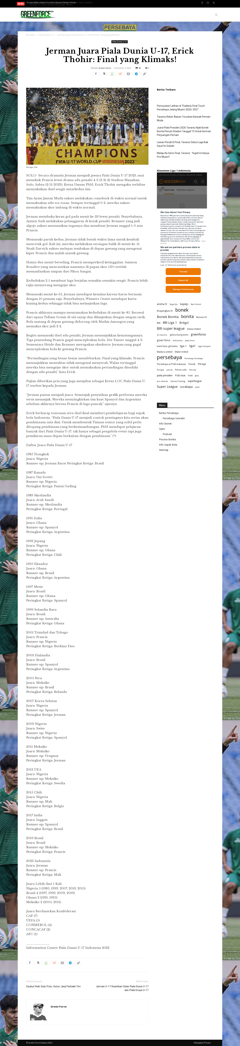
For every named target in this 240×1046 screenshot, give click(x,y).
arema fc (162, 304)
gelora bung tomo (179, 334)
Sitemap (163, 450)
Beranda (30, 34)
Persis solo (181, 369)
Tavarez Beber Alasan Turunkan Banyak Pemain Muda (183, 118)
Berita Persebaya (169, 413)
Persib (192, 364)
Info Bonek (165, 423)
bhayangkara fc (165, 310)
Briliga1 (184, 323)
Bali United (196, 304)
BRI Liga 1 (170, 322)
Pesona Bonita (167, 439)
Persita (192, 369)
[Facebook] (202, 4)
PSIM (190, 375)
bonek (182, 310)
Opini (162, 428)
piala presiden (165, 375)
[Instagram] (207, 4)
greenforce (198, 334)
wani (197, 387)
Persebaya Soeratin (174, 418)
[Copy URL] (144, 75)
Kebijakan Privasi (202, 1042)
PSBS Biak (180, 375)
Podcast (167, 434)
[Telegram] (136, 75)
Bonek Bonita (168, 317)
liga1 (192, 346)
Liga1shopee (204, 346)
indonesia (178, 340)
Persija (202, 364)
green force (163, 340)
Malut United (181, 351)
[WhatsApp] (111, 75)
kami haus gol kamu (167, 346)
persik (170, 369)
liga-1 (183, 346)
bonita (187, 316)
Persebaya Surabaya (193, 358)
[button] (216, 15)
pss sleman (162, 381)
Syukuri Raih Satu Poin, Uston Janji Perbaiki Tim (53, 986)
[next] (113, 4)
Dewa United (194, 328)
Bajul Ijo (174, 304)
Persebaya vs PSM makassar (171, 364)
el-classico (162, 334)
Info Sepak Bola (168, 444)
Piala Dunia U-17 (46, 34)
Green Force (105, 68)
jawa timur (190, 340)
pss (197, 375)
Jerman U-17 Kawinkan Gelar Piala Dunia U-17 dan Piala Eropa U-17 (122, 988)
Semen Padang (177, 381)
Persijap (160, 370)
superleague (195, 381)
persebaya (169, 357)
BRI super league (171, 328)
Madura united (164, 351)
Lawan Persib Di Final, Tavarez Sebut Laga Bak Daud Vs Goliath (56, 2)
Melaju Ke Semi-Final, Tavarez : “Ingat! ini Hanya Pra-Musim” (183, 155)
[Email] (128, 75)
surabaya (186, 386)
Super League (167, 386)
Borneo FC (201, 317)
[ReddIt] (120, 75)
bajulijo (184, 304)
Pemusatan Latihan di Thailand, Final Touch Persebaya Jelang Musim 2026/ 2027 (181, 107)
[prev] (108, 4)
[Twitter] (213, 4)
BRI (158, 322)
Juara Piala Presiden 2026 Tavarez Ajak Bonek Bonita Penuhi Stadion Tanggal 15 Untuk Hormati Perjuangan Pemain (55, 3)
